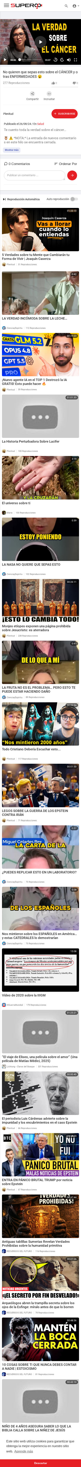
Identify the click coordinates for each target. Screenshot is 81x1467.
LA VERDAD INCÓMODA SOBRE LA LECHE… (34, 318)
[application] (40, 42)
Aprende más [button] (23, 1451)
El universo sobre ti (16, 503)
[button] (40, 42)
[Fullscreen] (75, 60)
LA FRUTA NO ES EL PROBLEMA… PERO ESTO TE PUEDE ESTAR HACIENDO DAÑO (38, 689)
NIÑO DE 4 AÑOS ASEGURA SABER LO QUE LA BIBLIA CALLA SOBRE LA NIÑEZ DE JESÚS (36, 1428)
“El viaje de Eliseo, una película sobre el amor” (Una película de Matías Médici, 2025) (39, 1059)
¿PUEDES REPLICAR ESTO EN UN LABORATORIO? (39, 872)
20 (55, 60)
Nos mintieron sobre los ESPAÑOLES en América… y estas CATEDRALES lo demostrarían (39, 936)
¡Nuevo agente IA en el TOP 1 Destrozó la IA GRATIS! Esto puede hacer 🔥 (34, 382)
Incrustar (49, 99)
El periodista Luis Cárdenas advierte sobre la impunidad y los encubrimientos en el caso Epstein (39, 1120)
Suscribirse (66, 113)
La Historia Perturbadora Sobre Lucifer (30, 441)
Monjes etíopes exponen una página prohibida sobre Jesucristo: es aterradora (36, 628)
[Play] (5, 60)
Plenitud (8, 113)
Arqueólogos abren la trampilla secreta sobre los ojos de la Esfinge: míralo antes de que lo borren (38, 1305)
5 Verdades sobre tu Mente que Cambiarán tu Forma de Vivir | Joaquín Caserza (35, 257)
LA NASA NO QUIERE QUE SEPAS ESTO (31, 564)
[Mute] (69, 60)
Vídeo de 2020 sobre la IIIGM (24, 995)
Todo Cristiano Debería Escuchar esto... (31, 749)
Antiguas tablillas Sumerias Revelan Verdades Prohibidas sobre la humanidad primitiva (36, 1243)
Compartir (32, 99)
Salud (40, 123)
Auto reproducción (58, 199)
